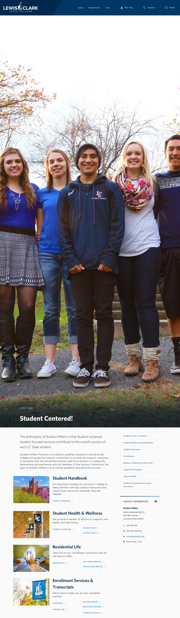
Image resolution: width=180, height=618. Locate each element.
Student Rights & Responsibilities (138, 443)
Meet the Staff (129, 476)
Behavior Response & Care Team (138, 463)
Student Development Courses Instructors (137, 484)
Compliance (128, 456)
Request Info (94, 8)
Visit (107, 8)
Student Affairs (27, 408)
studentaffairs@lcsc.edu (135, 536)
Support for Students (132, 470)
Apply (80, 8)
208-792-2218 (131, 525)
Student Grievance (131, 449)
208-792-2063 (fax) (134, 531)
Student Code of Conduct (135, 436)
